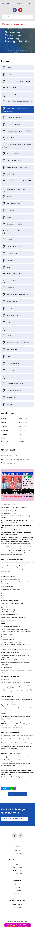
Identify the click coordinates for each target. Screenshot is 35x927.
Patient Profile (17, 893)
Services (13, 49)
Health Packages (17, 853)
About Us (17, 884)
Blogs (17, 864)
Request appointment (17, 794)
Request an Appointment (15, 819)
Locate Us (17, 887)
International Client (17, 904)
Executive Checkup (18, 907)
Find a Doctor (17, 890)
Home (7, 49)
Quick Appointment (17, 910)
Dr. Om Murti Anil (17, 873)
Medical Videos (17, 867)
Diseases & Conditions (17, 870)
